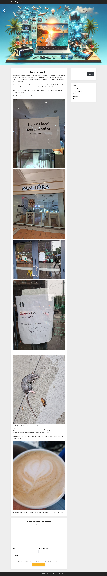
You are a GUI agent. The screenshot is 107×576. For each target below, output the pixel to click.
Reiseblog (75, 96)
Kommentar (17, 528)
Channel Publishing (77, 91)
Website (15, 555)
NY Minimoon (76, 94)
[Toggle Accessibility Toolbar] (3, 10)
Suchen (75, 70)
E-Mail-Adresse (44, 548)
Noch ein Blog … (81, 2)
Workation (75, 99)
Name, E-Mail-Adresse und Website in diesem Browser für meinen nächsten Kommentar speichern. (39, 561)
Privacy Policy (91, 2)
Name (15, 548)
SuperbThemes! (62, 574)
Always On (75, 88)
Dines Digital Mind (17, 2)
